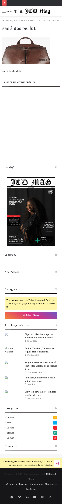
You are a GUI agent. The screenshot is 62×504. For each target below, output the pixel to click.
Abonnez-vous (36, 484)
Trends (10, 432)
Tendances (31, 489)
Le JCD (10, 438)
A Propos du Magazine (16, 484)
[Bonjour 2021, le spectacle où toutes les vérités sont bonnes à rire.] (13, 367)
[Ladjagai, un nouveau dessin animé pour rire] (13, 382)
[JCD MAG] (38, 11)
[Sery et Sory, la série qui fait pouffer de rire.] (13, 396)
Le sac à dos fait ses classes (27, 20)
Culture (10, 417)
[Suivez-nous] (57, 463)
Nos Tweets (12, 271)
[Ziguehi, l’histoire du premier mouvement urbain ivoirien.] (13, 339)
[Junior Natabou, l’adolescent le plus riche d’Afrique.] (13, 353)
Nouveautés (51, 484)
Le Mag (10, 427)
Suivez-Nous (32, 315)
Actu (9, 422)
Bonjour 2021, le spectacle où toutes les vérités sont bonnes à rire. (41, 366)
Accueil (8, 20)
